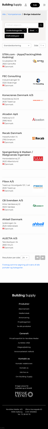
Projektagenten (24, 322)
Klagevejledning (24, 347)
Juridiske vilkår (24, 343)
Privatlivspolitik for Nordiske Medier (24, 338)
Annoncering (24, 318)
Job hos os (24, 372)
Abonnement (24, 309)
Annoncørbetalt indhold (24, 351)
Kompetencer (14, 14)
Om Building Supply (24, 377)
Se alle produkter (24, 326)
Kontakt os (24, 368)
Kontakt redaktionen (24, 363)
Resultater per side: (11, 257)
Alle (4, 14)
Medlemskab (24, 313)
